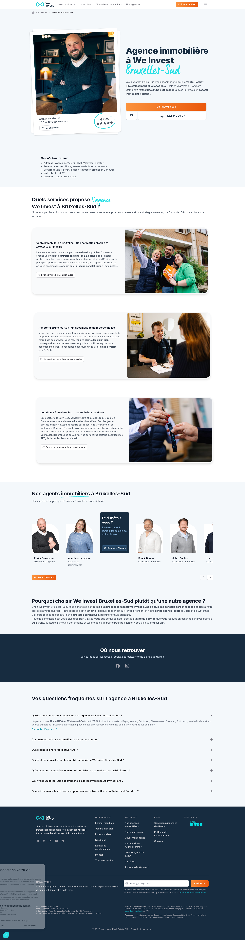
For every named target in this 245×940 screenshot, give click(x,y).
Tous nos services (105, 860)
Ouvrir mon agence (135, 837)
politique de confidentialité (192, 892)
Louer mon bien (103, 834)
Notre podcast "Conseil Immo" (133, 845)
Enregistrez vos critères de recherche (63, 359)
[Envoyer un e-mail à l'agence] (131, 116)
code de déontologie (134, 911)
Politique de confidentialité (162, 834)
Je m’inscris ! (199, 883)
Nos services (65, 4)
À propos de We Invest (137, 867)
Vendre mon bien (104, 828)
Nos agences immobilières (132, 825)
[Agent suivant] (210, 577)
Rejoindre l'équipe (116, 548)
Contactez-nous (166, 106)
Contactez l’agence (43, 729)
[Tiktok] (62, 840)
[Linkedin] (44, 840)
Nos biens (86, 4)
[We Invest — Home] (45, 4)
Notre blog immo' (134, 832)
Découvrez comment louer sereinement (65, 447)
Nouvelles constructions (109, 4)
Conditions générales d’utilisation (165, 825)
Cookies (158, 841)
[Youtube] (56, 840)
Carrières (130, 861)
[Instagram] (127, 665)
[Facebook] (117, 665)
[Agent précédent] (203, 577)
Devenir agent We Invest (134, 854)
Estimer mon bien (104, 823)
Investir (99, 854)
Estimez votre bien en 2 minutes (57, 275)
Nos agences (133, 4)
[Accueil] (33, 12)
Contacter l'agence (44, 577)
